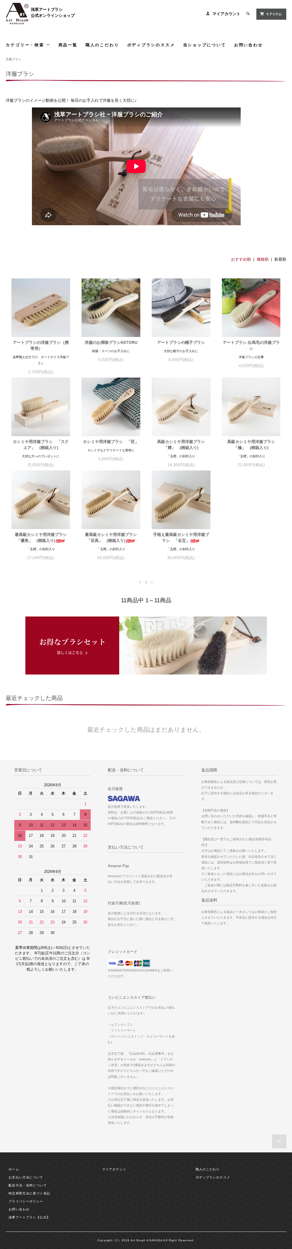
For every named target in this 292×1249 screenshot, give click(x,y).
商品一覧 (68, 44)
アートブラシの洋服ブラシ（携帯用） (41, 345)
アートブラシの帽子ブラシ (181, 342)
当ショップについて (204, 44)
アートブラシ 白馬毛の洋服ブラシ (251, 345)
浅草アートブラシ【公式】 (29, 1217)
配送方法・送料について (27, 1185)
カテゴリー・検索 (26, 44)
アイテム (274, 14)
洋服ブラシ (13, 59)
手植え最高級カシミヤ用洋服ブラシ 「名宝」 (181, 537)
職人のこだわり (102, 44)
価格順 (263, 259)
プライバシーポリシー (26, 1201)
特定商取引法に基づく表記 (29, 1193)
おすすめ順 (241, 259)
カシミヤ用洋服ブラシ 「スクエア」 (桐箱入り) (41, 444)
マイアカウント (226, 13)
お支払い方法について (26, 1177)
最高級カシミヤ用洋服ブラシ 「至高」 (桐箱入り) (112, 537)
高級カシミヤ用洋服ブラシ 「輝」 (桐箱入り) (183, 444)
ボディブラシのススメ (151, 44)
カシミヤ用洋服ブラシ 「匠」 (111, 441)
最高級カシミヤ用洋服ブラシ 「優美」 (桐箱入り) (42, 537)
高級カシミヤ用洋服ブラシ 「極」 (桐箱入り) (253, 444)
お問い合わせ (248, 44)
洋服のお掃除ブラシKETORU (111, 342)
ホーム (14, 1169)
